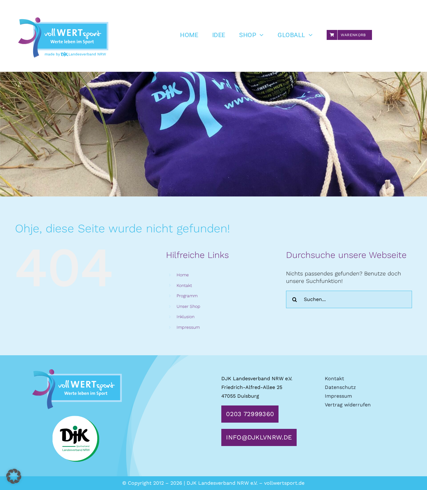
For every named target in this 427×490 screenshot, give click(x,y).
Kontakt (184, 285)
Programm (187, 295)
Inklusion (185, 316)
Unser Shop (188, 306)
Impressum (188, 327)
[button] (14, 476)
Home (183, 274)
